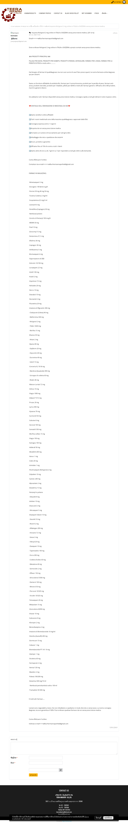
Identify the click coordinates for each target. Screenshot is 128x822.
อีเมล (13, 763)
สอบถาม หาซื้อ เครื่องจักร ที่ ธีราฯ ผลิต (35, 26)
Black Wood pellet (72, 13)
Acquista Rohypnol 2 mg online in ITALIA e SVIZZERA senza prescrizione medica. (77, 26)
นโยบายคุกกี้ (27, 819)
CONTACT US (58, 13)
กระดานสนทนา (16, 26)
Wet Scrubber (87, 13)
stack (97, 13)
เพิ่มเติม (104, 13)
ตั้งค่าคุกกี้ (98, 818)
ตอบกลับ (34, 775)
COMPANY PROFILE (45, 13)
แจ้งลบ (115, 33)
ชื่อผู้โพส (14, 758)
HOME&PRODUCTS (30, 13)
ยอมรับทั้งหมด (108, 818)
